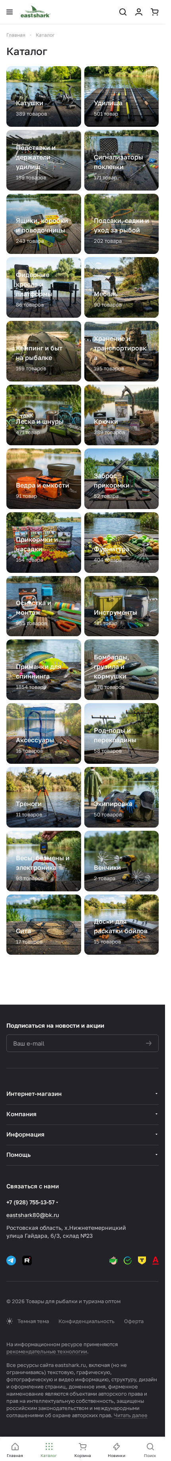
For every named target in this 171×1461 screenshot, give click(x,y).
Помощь (18, 1154)
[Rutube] (27, 1260)
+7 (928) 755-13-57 (30, 1202)
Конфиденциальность (86, 1321)
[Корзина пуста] (155, 12)
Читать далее (131, 1415)
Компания (21, 1113)
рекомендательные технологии (46, 1351)
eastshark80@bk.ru (32, 1214)
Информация (25, 1134)
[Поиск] (123, 12)
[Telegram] (11, 1260)
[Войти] (139, 12)
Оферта (134, 1321)
